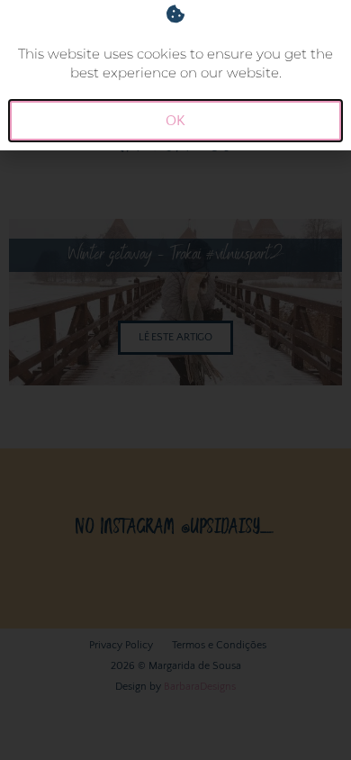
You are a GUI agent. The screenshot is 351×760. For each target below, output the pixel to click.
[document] (175, 380)
